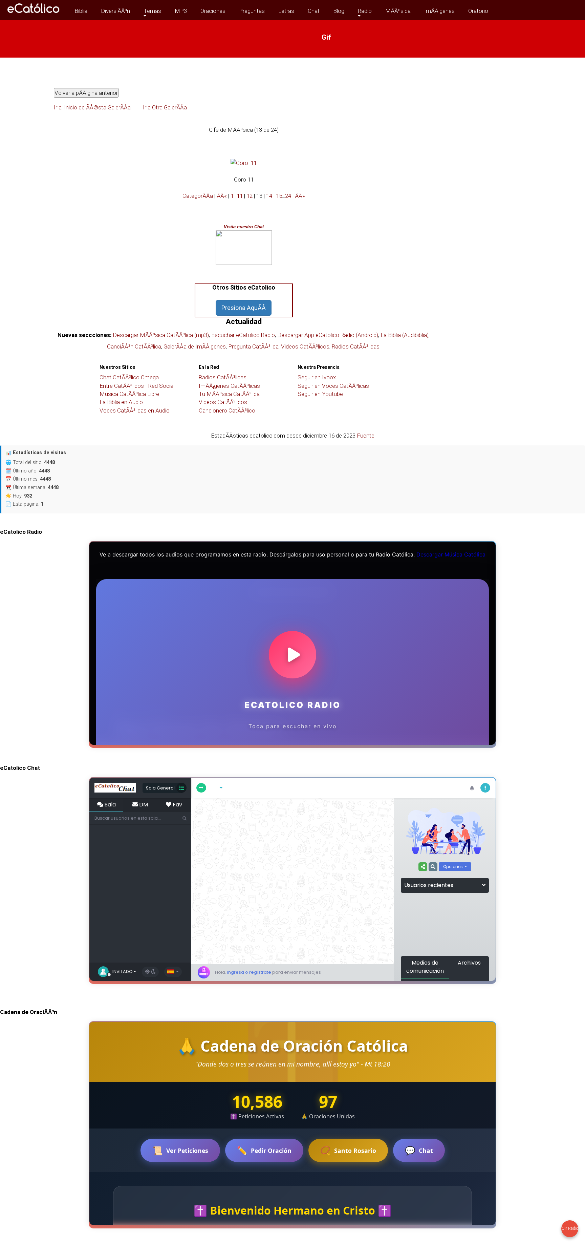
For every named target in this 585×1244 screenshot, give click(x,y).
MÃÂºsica (398, 10)
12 (249, 195)
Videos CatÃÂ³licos (305, 346)
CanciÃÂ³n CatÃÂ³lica (134, 346)
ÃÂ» (300, 195)
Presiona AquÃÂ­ (243, 307)
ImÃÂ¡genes (439, 10)
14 (269, 195)
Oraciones (212, 10)
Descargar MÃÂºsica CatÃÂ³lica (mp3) (161, 335)
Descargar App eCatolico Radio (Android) (327, 335)
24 (288, 195)
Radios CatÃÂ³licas (356, 346)
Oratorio (478, 10)
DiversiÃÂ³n (115, 10)
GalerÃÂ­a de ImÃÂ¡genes (195, 346)
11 (240, 195)
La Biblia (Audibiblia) (405, 335)
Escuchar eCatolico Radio (243, 335)
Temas (152, 10)
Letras (286, 10)
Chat (314, 10)
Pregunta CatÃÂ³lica (253, 346)
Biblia (80, 10)
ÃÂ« (222, 195)
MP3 (181, 10)
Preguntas (252, 10)
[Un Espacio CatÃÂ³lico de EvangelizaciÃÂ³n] (34, 14)
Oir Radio (570, 1228)
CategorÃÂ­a (197, 195)
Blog (338, 10)
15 (279, 195)
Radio (365, 10)
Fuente (365, 435)
